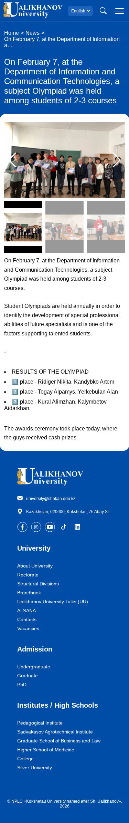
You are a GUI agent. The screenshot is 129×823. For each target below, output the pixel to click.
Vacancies (28, 628)
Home (11, 33)
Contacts (26, 619)
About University (35, 566)
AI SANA (26, 610)
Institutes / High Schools (57, 705)
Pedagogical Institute (40, 723)
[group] (64, 160)
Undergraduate (33, 666)
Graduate (27, 675)
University (34, 548)
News (32, 33)
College (25, 758)
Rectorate (28, 574)
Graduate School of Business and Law (58, 740)
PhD (21, 684)
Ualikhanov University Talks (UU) (52, 601)
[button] (116, 160)
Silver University (34, 767)
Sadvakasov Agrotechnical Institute (55, 732)
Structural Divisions (38, 583)
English (78, 11)
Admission (34, 649)
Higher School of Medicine (45, 749)
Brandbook (29, 592)
